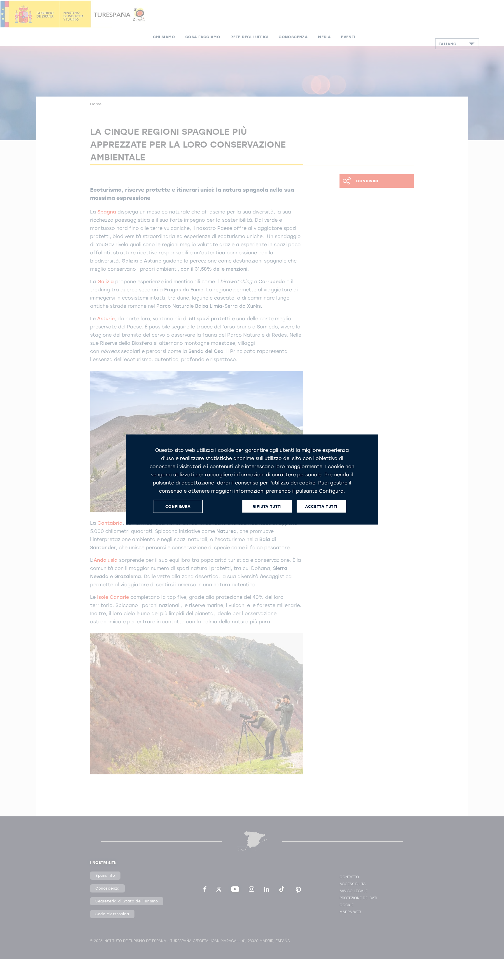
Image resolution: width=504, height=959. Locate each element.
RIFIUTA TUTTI (267, 506)
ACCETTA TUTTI (321, 506)
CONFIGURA (178, 506)
